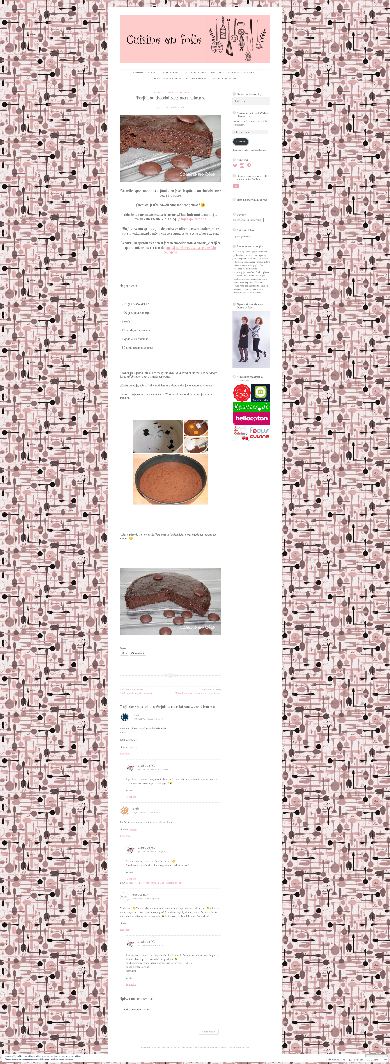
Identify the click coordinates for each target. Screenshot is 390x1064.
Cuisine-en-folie (178, 107)
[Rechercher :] (251, 101)
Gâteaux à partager (178, 92)
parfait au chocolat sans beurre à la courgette (190, 249)
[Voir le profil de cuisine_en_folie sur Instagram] (242, 165)
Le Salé (248, 72)
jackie (135, 809)
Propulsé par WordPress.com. (158, 1047)
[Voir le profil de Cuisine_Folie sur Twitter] (235, 165)
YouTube (216, 72)
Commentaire (208, 1031)
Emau (135, 715)
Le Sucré (231, 72)
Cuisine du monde (195, 72)
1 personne (132, 747)
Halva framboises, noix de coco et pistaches (198, 692)
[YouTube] (236, 186)
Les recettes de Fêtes (166, 78)
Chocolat (158, 92)
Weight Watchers (197, 78)
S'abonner (240, 141)
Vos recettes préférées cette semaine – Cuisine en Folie (154, 883)
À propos (138, 72)
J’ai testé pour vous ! (225, 78)
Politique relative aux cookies (63, 1059)
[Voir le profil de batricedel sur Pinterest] (249, 165)
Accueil (153, 72)
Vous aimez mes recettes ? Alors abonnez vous (252, 114)
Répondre (125, 753)
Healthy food (171, 72)
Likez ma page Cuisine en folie (252, 199)
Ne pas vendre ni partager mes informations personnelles (214, 1047)
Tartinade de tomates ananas (136, 692)
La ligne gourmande (191, 219)
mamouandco (140, 895)
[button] (241, 392)
